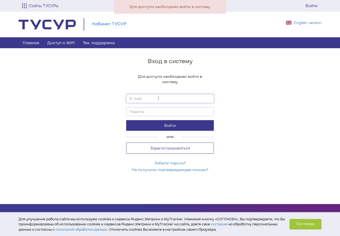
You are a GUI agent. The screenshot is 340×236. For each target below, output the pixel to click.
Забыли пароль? (170, 163)
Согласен (305, 223)
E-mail (136, 98)
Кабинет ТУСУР (109, 23)
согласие (219, 224)
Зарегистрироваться (170, 148)
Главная (31, 42)
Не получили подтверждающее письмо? (170, 169)
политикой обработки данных (81, 229)
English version (307, 22)
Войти (311, 5)
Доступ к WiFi (61, 42)
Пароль (137, 111)
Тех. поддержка (99, 42)
